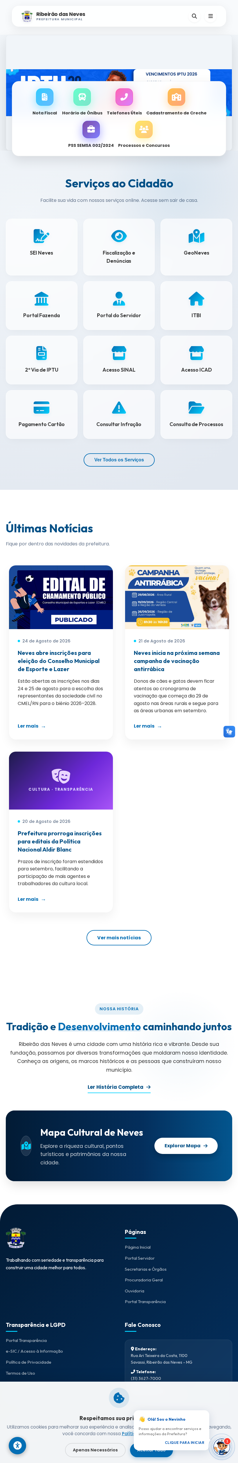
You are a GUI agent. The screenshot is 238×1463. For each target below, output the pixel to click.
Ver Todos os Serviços (119, 459)
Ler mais (28, 726)
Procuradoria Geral (144, 1280)
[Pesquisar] (194, 16)
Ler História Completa (115, 1087)
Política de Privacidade (28, 1362)
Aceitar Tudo (151, 1450)
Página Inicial (138, 1247)
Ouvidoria (134, 1291)
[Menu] (210, 16)
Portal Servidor (140, 1258)
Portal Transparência (145, 1301)
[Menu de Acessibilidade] (17, 1445)
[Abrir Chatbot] (221, 1447)
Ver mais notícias (119, 937)
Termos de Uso (20, 1373)
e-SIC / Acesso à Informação (34, 1351)
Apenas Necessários (95, 1450)
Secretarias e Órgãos (146, 1269)
